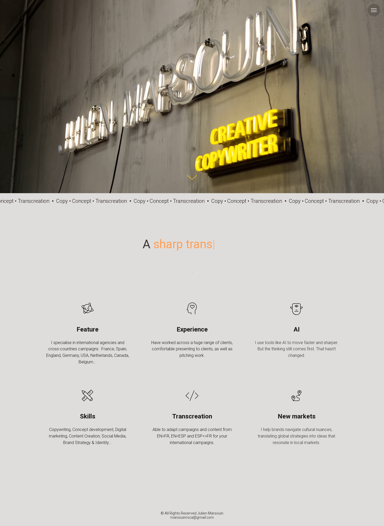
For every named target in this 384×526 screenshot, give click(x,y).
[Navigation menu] (374, 10)
